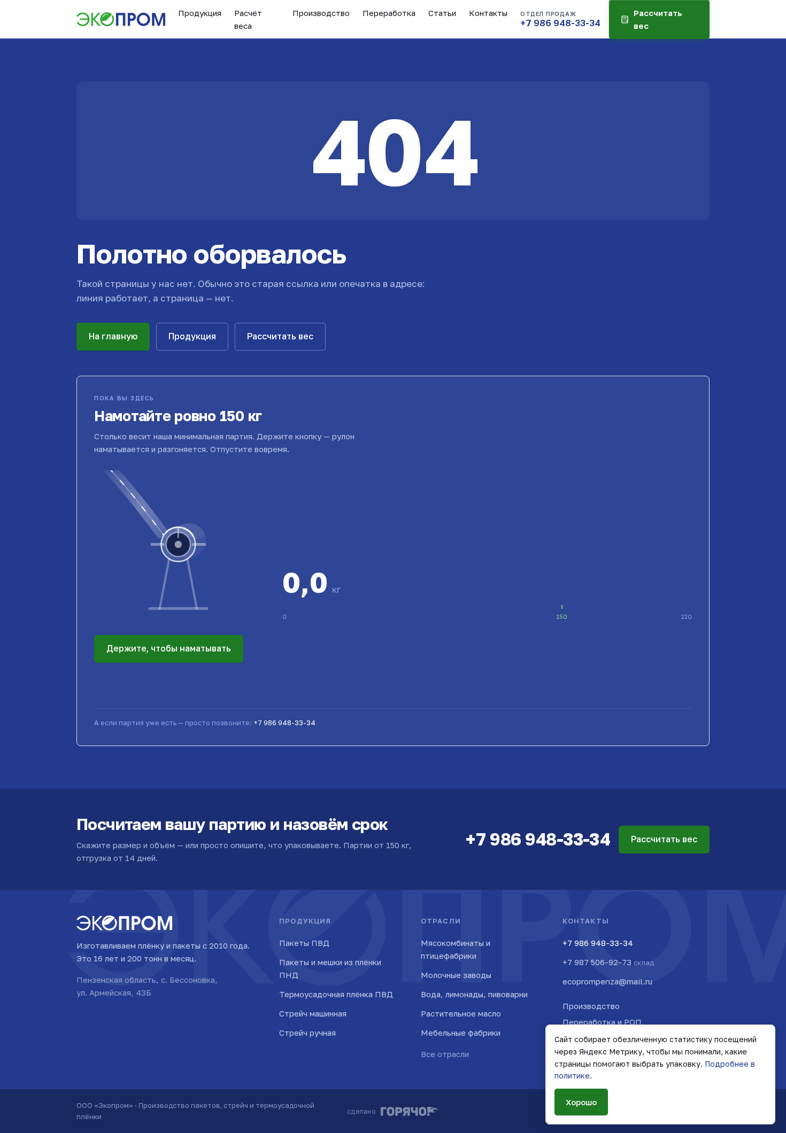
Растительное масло (461, 1013)
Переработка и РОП (602, 1022)
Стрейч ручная (307, 1032)
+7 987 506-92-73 (608, 962)
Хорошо (581, 1102)
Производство (321, 13)
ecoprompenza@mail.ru (607, 981)
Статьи (442, 13)
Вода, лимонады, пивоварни (474, 994)
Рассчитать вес (280, 336)
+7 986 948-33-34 (284, 722)
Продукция (199, 13)
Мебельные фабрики (460, 1032)
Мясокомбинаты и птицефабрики (455, 949)
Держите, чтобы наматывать (168, 648)
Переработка (389, 13)
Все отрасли (445, 1054)
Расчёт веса (248, 19)
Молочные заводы (456, 975)
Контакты (488, 13)
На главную (113, 336)
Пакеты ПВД (304, 943)
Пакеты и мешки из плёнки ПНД (330, 968)
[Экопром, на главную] (120, 19)
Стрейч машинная (312, 1013)
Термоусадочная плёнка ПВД (336, 994)
